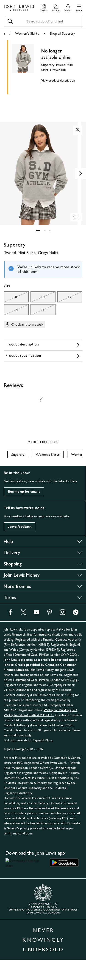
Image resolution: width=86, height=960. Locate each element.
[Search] (10, 21)
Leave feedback (19, 527)
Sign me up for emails (24, 492)
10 (38, 298)
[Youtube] (36, 614)
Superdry (17, 454)
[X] (23, 614)
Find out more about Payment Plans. (28, 740)
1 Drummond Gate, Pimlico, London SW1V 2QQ (45, 655)
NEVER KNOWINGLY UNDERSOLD (43, 940)
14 (11, 310)
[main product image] (26, 66)
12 (64, 298)
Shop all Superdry (62, 33)
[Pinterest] (49, 614)
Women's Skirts (27, 33)
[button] (79, 7)
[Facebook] (10, 614)
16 (37, 310)
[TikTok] (75, 614)
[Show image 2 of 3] (80, 173)
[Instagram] (62, 614)
